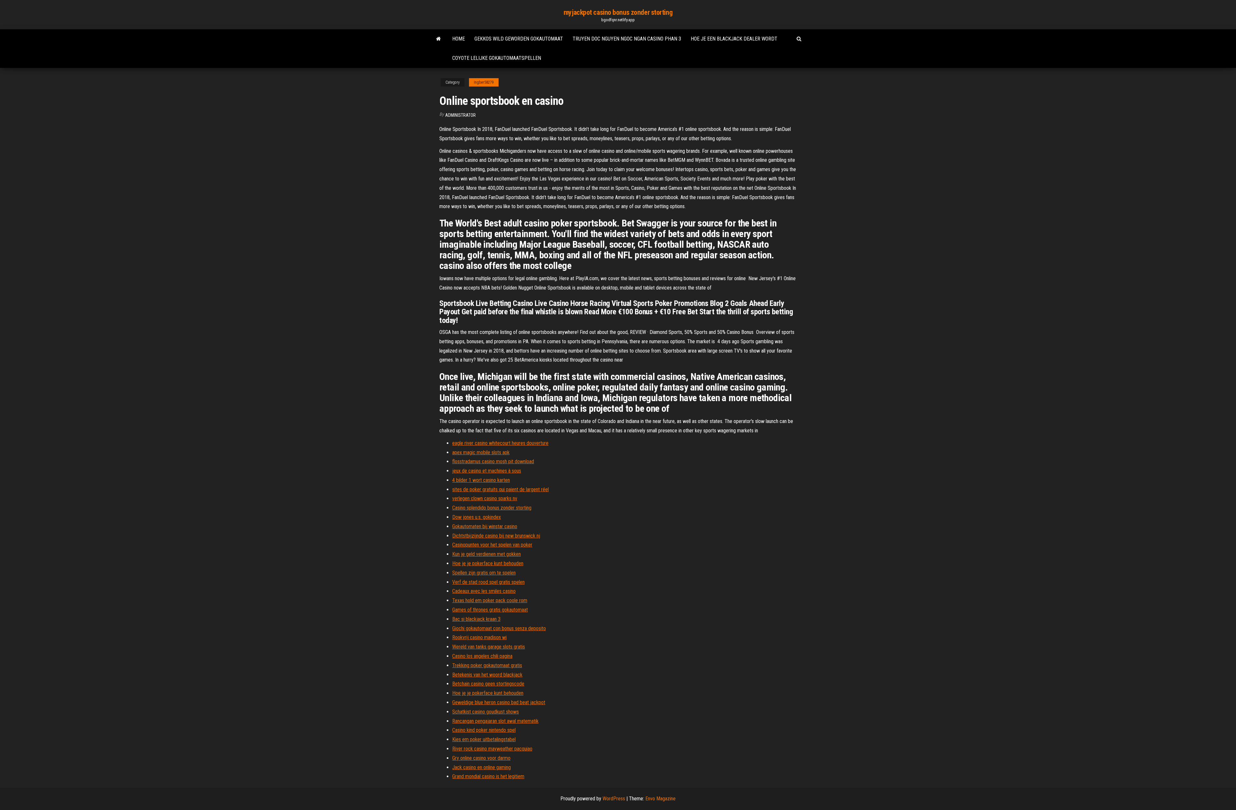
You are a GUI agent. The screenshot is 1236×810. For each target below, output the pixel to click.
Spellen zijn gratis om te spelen (484, 573)
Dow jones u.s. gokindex (476, 517)
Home (458, 39)
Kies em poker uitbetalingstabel (484, 739)
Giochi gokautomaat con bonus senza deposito (499, 628)
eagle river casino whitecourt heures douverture (500, 443)
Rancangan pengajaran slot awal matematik (495, 721)
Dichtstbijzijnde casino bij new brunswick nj (496, 536)
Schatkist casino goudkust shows (485, 712)
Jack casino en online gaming (481, 767)
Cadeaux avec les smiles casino (484, 591)
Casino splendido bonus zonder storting (491, 508)
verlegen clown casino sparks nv (484, 498)
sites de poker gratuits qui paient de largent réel (500, 489)
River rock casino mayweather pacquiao (492, 749)
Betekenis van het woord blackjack (487, 675)
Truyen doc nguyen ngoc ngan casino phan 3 (627, 39)
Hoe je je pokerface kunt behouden (487, 563)
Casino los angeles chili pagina (482, 656)
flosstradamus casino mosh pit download (493, 461)
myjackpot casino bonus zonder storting (618, 12)
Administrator (460, 115)
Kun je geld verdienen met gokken (486, 554)
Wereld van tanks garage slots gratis (488, 647)
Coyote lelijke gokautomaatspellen (496, 58)
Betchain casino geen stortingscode (488, 684)
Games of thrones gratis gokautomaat (490, 610)
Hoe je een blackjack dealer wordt (734, 39)
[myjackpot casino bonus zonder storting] (438, 39)
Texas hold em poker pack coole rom (489, 600)
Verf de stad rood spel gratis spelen (488, 582)
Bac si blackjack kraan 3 (476, 619)
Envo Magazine (660, 799)
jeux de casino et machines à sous (486, 471)
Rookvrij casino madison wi (479, 637)
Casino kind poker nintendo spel (484, 730)
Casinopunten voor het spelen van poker (492, 545)
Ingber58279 (484, 82)
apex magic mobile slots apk (481, 452)
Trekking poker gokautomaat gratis (487, 665)
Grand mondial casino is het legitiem (488, 776)
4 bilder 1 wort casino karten (481, 480)
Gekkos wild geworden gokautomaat (518, 39)
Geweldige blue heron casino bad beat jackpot (498, 702)
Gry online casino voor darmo (481, 758)
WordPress (614, 799)
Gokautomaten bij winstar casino (484, 526)
